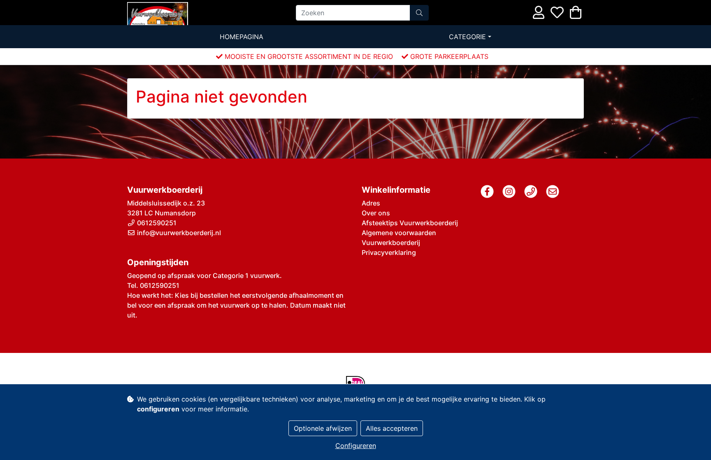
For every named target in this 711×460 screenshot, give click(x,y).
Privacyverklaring (389, 252)
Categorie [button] (467, 37)
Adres (371, 203)
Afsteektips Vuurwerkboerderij (410, 223)
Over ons (376, 213)
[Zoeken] (419, 13)
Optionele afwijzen (323, 428)
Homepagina (241, 37)
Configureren (355, 445)
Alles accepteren (392, 428)
